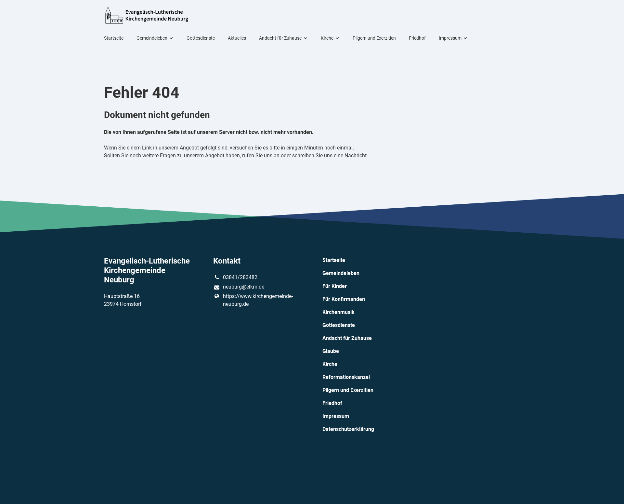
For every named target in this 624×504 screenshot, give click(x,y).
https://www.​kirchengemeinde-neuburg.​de (258, 300)
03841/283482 (240, 277)
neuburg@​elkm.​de (243, 287)
